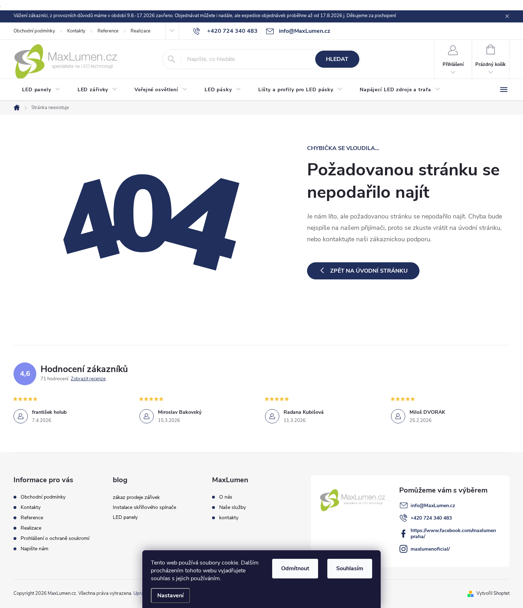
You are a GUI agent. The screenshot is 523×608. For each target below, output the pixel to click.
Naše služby (232, 507)
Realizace (140, 31)
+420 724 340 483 (431, 518)
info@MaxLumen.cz (433, 505)
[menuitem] (41, 90)
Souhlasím (349, 568)
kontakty (228, 518)
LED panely (125, 517)
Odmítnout (295, 568)
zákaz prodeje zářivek (136, 497)
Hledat (337, 59)
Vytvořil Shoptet (492, 593)
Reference (107, 31)
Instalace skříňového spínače (144, 507)
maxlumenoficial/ (430, 549)
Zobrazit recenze (88, 379)
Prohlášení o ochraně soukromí (55, 538)
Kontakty (76, 31)
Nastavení (170, 595)
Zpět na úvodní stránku (369, 271)
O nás (225, 497)
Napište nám (34, 548)
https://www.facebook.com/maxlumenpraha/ (453, 533)
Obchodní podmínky (34, 31)
